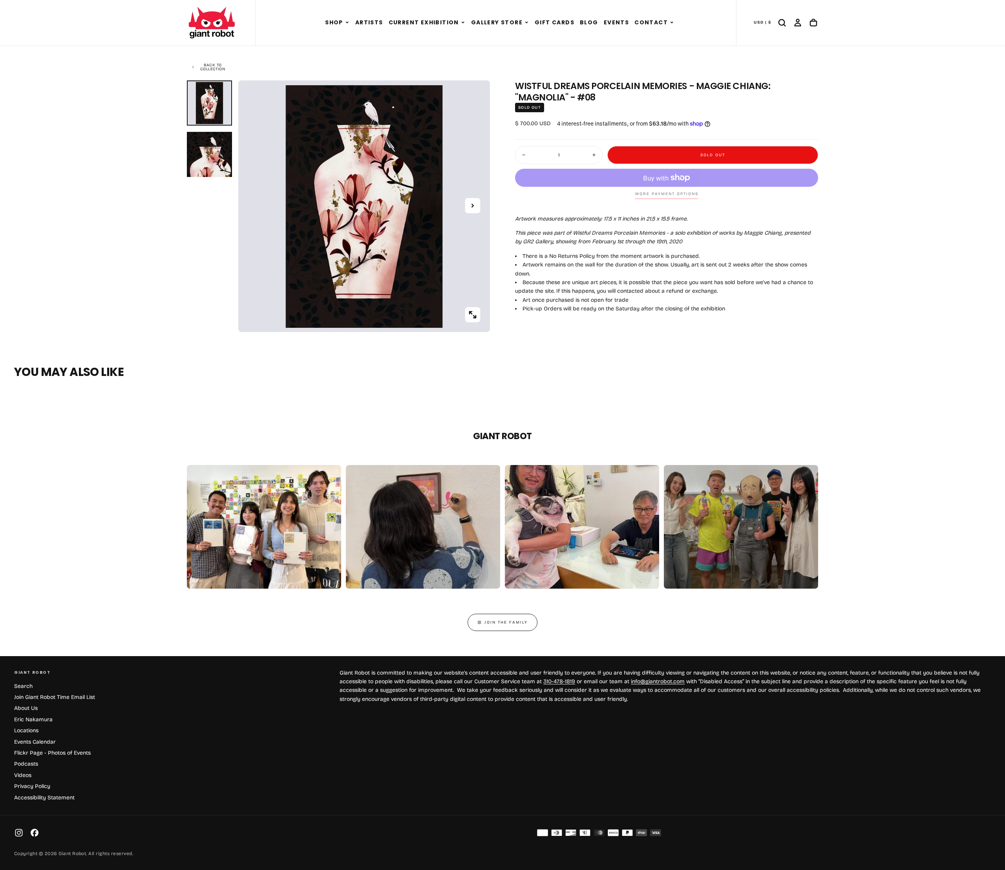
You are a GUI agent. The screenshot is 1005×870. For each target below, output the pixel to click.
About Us (26, 708)
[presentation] (472, 314)
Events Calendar (35, 742)
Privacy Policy (32, 786)
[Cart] (813, 22)
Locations (26, 730)
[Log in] (797, 22)
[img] (542, 832)
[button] (347, 22)
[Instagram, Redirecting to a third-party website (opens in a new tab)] (19, 832)
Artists (369, 22)
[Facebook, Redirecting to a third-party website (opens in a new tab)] (34, 832)
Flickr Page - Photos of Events (52, 753)
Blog (589, 22)
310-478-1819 (559, 681)
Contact (651, 22)
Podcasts (26, 764)
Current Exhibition (424, 22)
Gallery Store (497, 22)
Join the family (506, 622)
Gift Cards (554, 22)
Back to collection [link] (212, 67)
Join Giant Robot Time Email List (54, 697)
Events (616, 22)
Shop (334, 22)
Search (23, 686)
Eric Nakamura (33, 719)
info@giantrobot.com (658, 681)
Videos (22, 775)
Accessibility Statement (44, 797)
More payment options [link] (666, 194)
